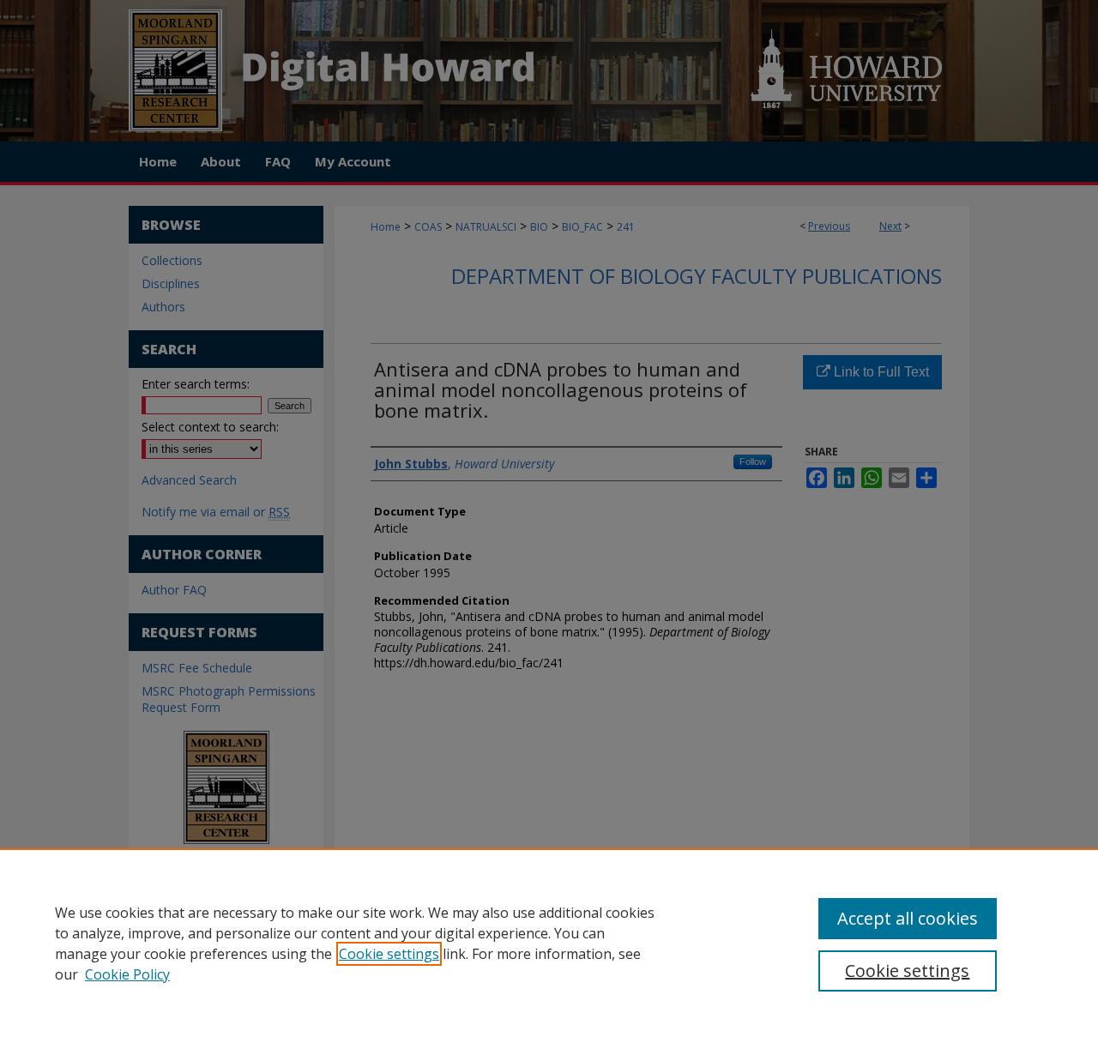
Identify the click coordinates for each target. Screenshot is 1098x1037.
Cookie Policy (127, 974)
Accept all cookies (907, 918)
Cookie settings (389, 953)
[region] (549, 942)
